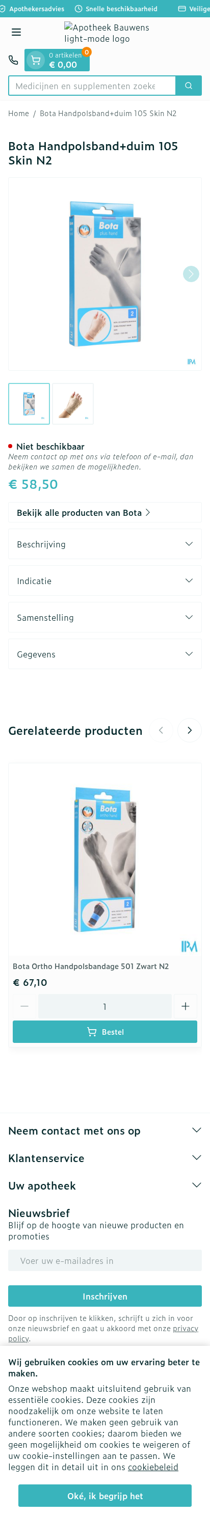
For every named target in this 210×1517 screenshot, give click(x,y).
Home (18, 113)
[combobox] (92, 85)
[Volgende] (191, 274)
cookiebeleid (153, 1466)
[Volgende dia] (189, 730)
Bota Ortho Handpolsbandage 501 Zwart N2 (91, 965)
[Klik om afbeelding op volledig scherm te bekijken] (105, 274)
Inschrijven (105, 1296)
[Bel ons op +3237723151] (13, 60)
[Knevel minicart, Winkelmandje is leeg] (36, 60)
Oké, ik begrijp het (105, 1496)
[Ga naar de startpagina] (115, 33)
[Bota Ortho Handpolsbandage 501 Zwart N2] (105, 859)
